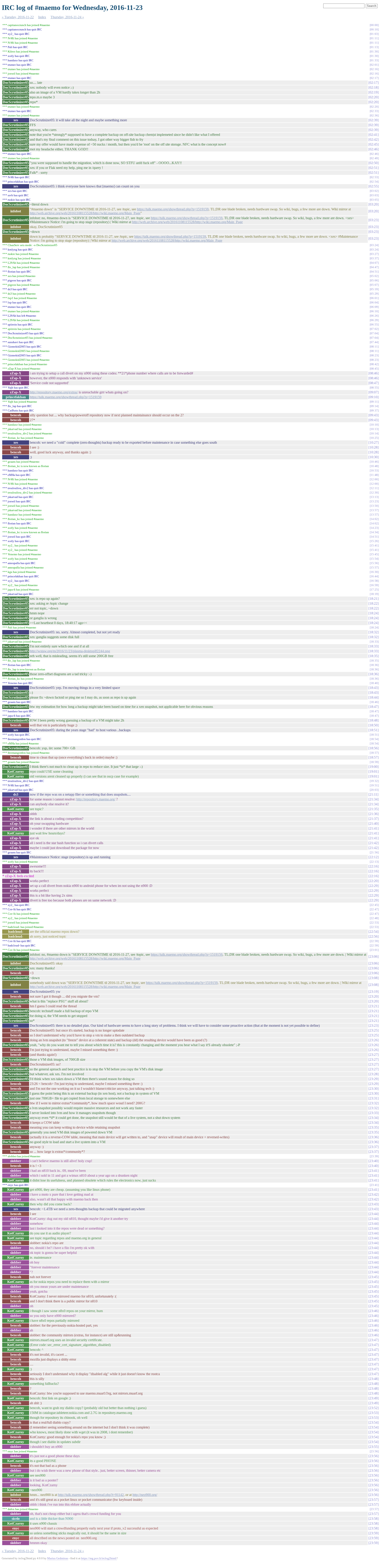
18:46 (374, 702)
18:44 (373, 697)
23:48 (373, 1379)
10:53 (374, 470)
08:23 (374, 355)
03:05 (374, 199)
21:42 (373, 843)
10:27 (373, 442)
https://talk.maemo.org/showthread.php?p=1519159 (173, 209)
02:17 (374, 78)
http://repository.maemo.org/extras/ (54, 392)
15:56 (374, 563)
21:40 (373, 823)
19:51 (374, 785)
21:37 (373, 819)
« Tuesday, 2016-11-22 (18, 17)
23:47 (373, 1340)
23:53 (373, 1413)
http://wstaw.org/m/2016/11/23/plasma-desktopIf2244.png (70, 651)
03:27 (374, 254)
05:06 (374, 280)
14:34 (374, 532)
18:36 (374, 665)
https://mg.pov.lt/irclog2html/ (99, 1558)
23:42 (373, 1194)
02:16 (374, 69)
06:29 (374, 320)
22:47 (374, 909)
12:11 (374, 488)
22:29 (373, 886)
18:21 (373, 598)
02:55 (373, 186)
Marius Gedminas (57, 1558)
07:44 (374, 342)
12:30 (374, 492)
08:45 (374, 368)
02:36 (374, 115)
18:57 (374, 752)
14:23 (374, 527)
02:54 (374, 181)
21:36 (373, 814)
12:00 (374, 479)
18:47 (373, 707)
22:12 (373, 857)
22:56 (373, 936)
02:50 (373, 163)
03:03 (374, 195)
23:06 (373, 956)
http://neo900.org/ (145, 1495)
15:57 (374, 567)
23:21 (373, 1006)
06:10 (374, 311)
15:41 (374, 545)
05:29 (374, 293)
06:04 (374, 302)
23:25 (373, 1030)
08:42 (374, 364)
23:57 (373, 1499)
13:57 (374, 510)
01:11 (374, 38)
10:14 (374, 433)
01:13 (374, 47)
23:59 (373, 1533)
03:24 (374, 245)
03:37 (374, 258)
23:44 (373, 1214)
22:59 (374, 941)
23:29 (373, 1079)
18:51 (373, 730)
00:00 (374, 25)
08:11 (374, 346)
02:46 (373, 149)
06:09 (374, 306)
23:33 (373, 1113)
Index (42, 17)
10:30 (373, 457)
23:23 (373, 1025)
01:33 (374, 60)
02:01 (374, 64)
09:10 (373, 397)
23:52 (373, 1408)
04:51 (374, 271)
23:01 (374, 950)
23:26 (373, 1040)
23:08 (373, 978)
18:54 (374, 739)
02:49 (374, 158)
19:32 (374, 781)
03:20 (373, 204)
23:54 (373, 1422)
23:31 (373, 1098)
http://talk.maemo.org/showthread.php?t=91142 (91, 1495)
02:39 (373, 120)
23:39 (374, 1156)
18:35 (373, 656)
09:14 (374, 406)
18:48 (373, 720)
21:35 (373, 809)
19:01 (373, 771)
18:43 (373, 688)
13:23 (374, 501)
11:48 (374, 475)
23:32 (373, 1103)
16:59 (374, 585)
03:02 (374, 191)
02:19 (373, 92)
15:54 (374, 558)
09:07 (373, 392)
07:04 (374, 333)
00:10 (374, 29)
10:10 (374, 424)
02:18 (373, 87)
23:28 (373, 1074)
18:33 (374, 641)
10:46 (374, 461)
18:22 (373, 603)
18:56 (373, 748)
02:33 (374, 111)
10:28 (373, 447)
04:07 (374, 262)
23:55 (373, 1447)
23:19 (373, 991)
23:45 (373, 1277)
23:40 (373, 1161)
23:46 (373, 1311)
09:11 (374, 401)
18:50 (373, 725)
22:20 (373, 881)
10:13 (374, 429)
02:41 (373, 134)
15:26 (374, 541)
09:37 (374, 410)
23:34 (373, 1118)
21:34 (373, 799)
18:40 (374, 683)
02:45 (373, 144)
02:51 (373, 168)
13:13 (374, 497)
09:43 (373, 415)
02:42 (373, 139)
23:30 (373, 1088)
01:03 (374, 34)
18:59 (374, 762)
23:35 (373, 1127)
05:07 (374, 284)
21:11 (373, 794)
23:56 (374, 1451)
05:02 (374, 276)
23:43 (373, 1204)
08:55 (374, 387)
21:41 (373, 828)
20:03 (374, 789)
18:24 (373, 613)
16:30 (374, 572)
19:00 (373, 766)
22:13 (374, 861)
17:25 (374, 589)
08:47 (373, 383)
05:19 (374, 289)
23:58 (373, 1518)
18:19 (374, 594)
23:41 (373, 1170)
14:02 (374, 519)
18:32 (373, 632)
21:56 (374, 852)
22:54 (373, 931)
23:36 (373, 1137)
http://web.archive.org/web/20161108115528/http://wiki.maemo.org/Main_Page (85, 213)
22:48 (374, 918)
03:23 (373, 220)
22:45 (374, 905)
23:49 (373, 1398)
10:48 (374, 466)
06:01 (374, 298)
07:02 (374, 329)
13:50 (374, 505)
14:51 (374, 536)
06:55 (374, 324)
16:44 (374, 576)
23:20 (373, 996)
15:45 (374, 554)
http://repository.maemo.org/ (95, 799)
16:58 (374, 580)
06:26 (374, 315)
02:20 (373, 97)
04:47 (374, 267)
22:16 (373, 866)
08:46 (373, 373)
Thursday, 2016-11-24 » (67, 17)
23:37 (373, 1147)
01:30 (374, 51)
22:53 (374, 922)
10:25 (374, 437)
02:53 (374, 177)
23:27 (373, 1054)
